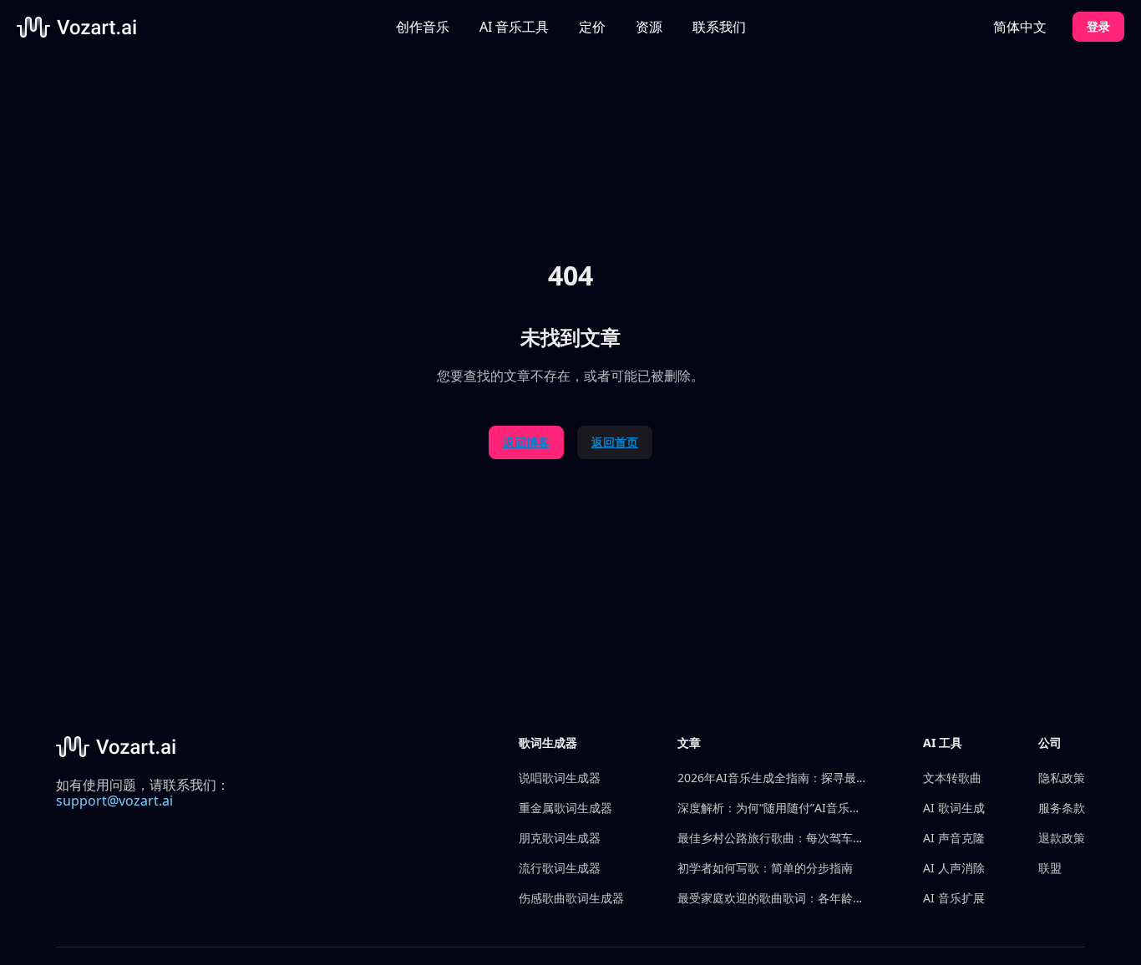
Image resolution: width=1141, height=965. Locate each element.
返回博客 (526, 442)
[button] (514, 27)
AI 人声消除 (954, 868)
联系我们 (719, 27)
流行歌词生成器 (560, 868)
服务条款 (1061, 808)
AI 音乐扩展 (954, 898)
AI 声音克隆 (954, 838)
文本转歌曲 (952, 778)
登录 (1098, 26)
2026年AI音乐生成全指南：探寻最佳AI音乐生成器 (773, 778)
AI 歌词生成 (954, 808)
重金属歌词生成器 (565, 808)
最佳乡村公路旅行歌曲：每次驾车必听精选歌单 (773, 838)
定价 (592, 27)
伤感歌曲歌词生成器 (571, 898)
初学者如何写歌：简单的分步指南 (765, 868)
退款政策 (1061, 838)
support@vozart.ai (114, 800)
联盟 (1050, 868)
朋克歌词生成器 (560, 838)
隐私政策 (1061, 778)
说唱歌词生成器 (560, 778)
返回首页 (614, 442)
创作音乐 (422, 27)
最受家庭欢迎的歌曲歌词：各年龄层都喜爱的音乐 (773, 898)
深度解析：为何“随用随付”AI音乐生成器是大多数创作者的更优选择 (773, 808)
